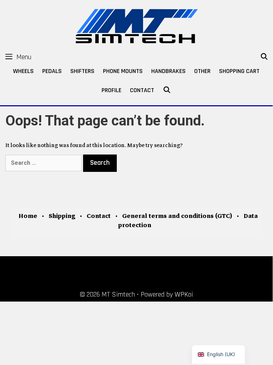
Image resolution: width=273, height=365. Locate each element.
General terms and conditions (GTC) (177, 216)
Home (27, 216)
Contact (142, 90)
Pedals (52, 71)
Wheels (23, 71)
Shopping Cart (239, 71)
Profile (111, 90)
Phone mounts (123, 71)
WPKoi (184, 294)
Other (202, 71)
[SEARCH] (264, 57)
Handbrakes (168, 71)
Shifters (82, 71)
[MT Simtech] (136, 24)
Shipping (62, 216)
